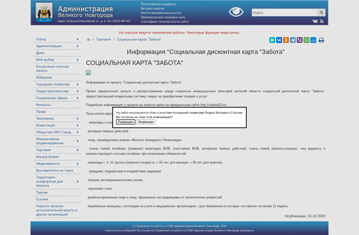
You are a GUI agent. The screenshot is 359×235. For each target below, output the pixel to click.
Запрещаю (146, 122)
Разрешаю (125, 122)
